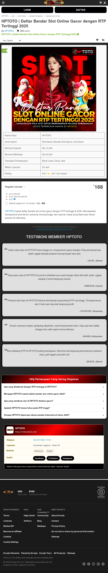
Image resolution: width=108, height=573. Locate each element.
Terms (6, 515)
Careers (55, 521)
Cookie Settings (11, 542)
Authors (28, 521)
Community (43, 515)
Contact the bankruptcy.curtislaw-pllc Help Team (54, 229)
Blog (39, 521)
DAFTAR (80, 9)
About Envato (58, 515)
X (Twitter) (53, 458)
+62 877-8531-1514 (42, 440)
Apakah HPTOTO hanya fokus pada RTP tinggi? (27, 407)
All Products (60, 553)
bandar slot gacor (36, 16)
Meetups (41, 526)
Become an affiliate (12, 531)
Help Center (29, 515)
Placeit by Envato (29, 553)
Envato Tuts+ (45, 553)
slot (13, 16)
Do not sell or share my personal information (72, 531)
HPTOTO (4, 16)
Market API (8, 526)
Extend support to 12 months (27, 203)
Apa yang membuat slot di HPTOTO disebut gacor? (28, 400)
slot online (22, 16)
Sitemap (55, 536)
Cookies (7, 536)
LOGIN (27, 9)
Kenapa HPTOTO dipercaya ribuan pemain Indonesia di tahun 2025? (37, 414)
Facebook (39, 458)
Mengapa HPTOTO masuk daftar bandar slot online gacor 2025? (34, 393)
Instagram (67, 458)
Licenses (7, 521)
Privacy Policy (58, 526)
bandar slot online (53, 16)
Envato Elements (11, 553)
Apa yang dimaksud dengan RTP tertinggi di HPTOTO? (30, 386)
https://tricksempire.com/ (26, 432)
